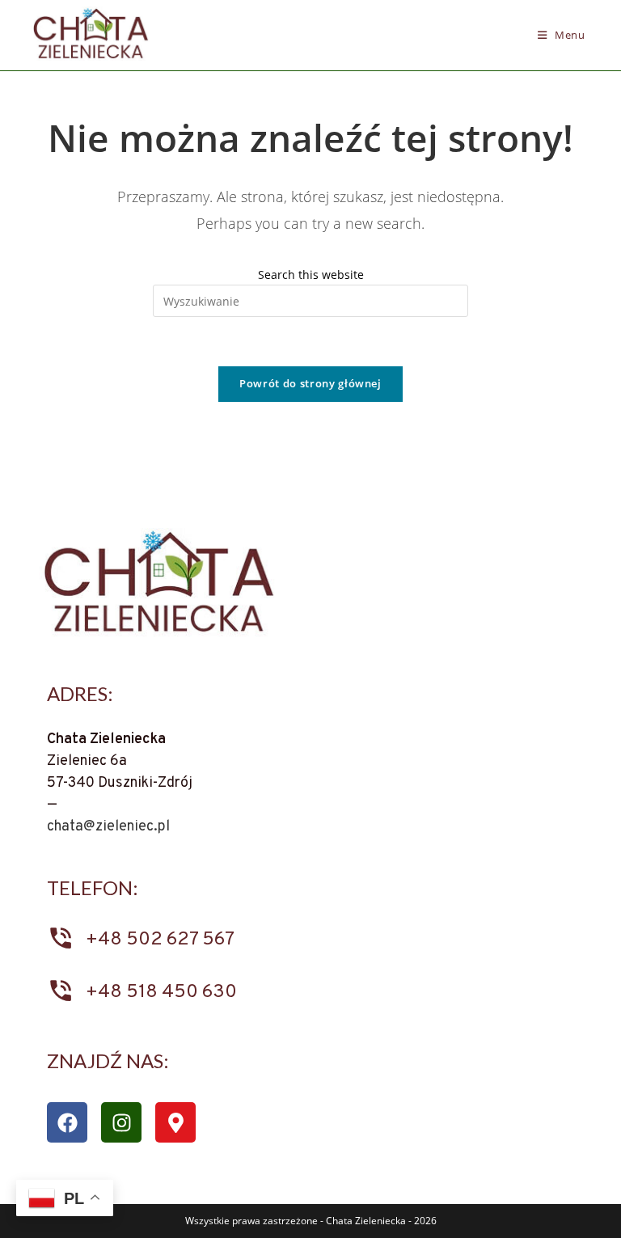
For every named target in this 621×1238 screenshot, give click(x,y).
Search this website (311, 274)
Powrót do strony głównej (310, 383)
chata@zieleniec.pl (108, 827)
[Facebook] (67, 1122)
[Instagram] (121, 1122)
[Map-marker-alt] (175, 1122)
